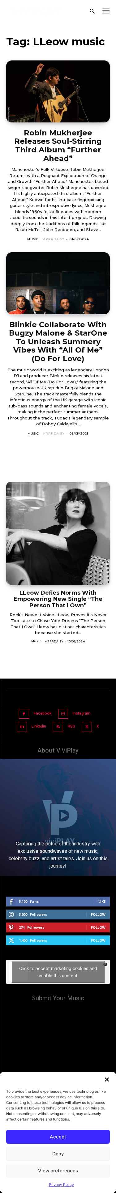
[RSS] (58, 727)
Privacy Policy (61, 1184)
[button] (107, 1079)
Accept (58, 1137)
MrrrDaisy (53, 239)
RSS (71, 726)
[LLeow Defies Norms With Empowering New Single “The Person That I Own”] (58, 533)
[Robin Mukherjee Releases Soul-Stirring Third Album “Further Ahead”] (58, 91)
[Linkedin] (22, 727)
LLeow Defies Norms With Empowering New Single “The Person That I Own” (58, 599)
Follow (98, 914)
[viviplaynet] (36, 11)
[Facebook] (24, 714)
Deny (58, 1154)
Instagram (81, 713)
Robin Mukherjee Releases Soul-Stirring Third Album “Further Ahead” (58, 145)
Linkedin (39, 726)
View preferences (58, 1171)
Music (33, 239)
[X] (87, 727)
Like (101, 901)
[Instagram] (63, 714)
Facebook (42, 713)
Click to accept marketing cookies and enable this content (58, 972)
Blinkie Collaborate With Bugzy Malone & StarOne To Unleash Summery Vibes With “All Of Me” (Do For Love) (58, 341)
